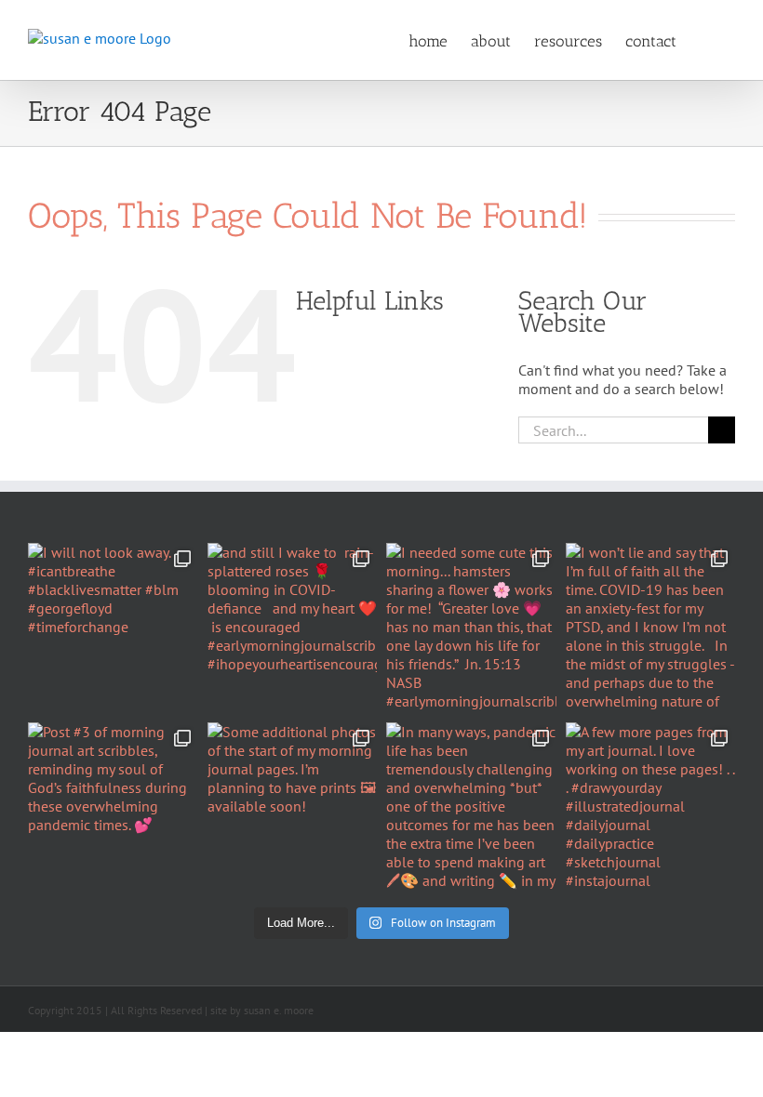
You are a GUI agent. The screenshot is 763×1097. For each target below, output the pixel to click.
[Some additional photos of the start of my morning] (292, 807)
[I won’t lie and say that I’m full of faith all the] (651, 628)
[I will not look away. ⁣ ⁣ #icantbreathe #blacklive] (113, 628)
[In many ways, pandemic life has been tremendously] (471, 807)
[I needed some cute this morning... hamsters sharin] (471, 628)
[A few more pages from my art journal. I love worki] (651, 807)
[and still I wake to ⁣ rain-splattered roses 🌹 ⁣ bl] (292, 628)
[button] (706, 40)
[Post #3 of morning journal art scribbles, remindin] (113, 807)
